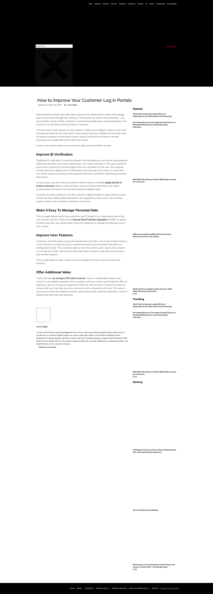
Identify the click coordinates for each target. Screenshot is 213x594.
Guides (140, 4)
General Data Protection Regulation (90, 219)
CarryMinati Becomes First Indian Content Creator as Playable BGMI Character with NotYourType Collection (154, 124)
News (152, 4)
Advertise (89, 588)
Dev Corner (172, 4)
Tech (90, 4)
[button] (54, 25)
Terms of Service (119, 588)
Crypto (114, 4)
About (79, 588)
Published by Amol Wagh (47, 347)
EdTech (106, 4)
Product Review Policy (139, 588)
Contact (155, 588)
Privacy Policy (102, 588)
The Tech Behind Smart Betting (145, 510)
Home (72, 588)
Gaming (98, 4)
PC (146, 4)
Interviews (160, 4)
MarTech (122, 4)
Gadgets (131, 4)
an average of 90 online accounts (69, 278)
